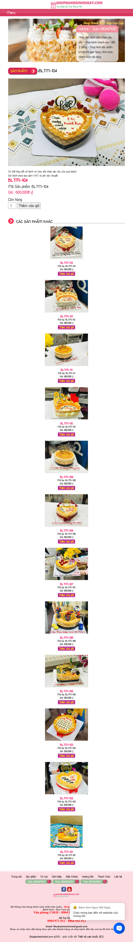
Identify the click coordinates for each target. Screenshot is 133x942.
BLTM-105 (66, 691)
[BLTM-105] (66, 688)
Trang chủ (16, 877)
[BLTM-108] (66, 527)
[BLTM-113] (66, 259)
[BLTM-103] (66, 741)
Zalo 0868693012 (64, 882)
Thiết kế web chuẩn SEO (91, 937)
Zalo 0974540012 (92, 882)
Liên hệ (118, 877)
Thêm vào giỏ (29, 205)
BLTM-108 (66, 530)
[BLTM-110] (66, 420)
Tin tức (44, 877)
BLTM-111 (67, 369)
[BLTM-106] (66, 634)
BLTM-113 (66, 262)
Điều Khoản (72, 877)
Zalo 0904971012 (36, 882)
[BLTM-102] (66, 795)
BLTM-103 (66, 744)
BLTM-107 (66, 584)
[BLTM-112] (66, 313)
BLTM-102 (66, 798)
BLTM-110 (66, 423)
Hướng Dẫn (88, 877)
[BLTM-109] (66, 473)
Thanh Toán (104, 877)
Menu (11, 12)
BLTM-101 (66, 851)
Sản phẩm (31, 877)
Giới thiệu (57, 877)
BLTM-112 (66, 316)
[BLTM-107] (66, 581)
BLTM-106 (66, 637)
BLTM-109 (66, 477)
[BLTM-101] (66, 848)
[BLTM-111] (66, 366)
